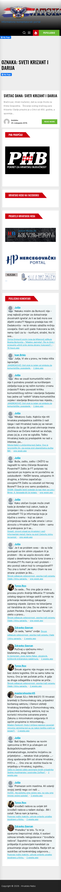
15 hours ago (13, 348)
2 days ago (38, 368)
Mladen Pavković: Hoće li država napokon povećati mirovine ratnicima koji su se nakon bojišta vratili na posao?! (31, 728)
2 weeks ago (30, 638)
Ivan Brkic (20, 354)
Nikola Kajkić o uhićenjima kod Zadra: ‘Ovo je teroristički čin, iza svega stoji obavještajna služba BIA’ (30, 448)
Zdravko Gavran (24, 627)
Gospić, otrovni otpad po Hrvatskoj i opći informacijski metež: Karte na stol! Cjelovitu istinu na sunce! (30, 534)
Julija (17, 307)
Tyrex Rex (20, 585)
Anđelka (14, 120)
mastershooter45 (25, 693)
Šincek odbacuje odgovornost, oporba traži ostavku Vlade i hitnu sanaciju (30, 635)
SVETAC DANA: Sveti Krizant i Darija (30, 95)
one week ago (20, 451)
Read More (49, 121)
